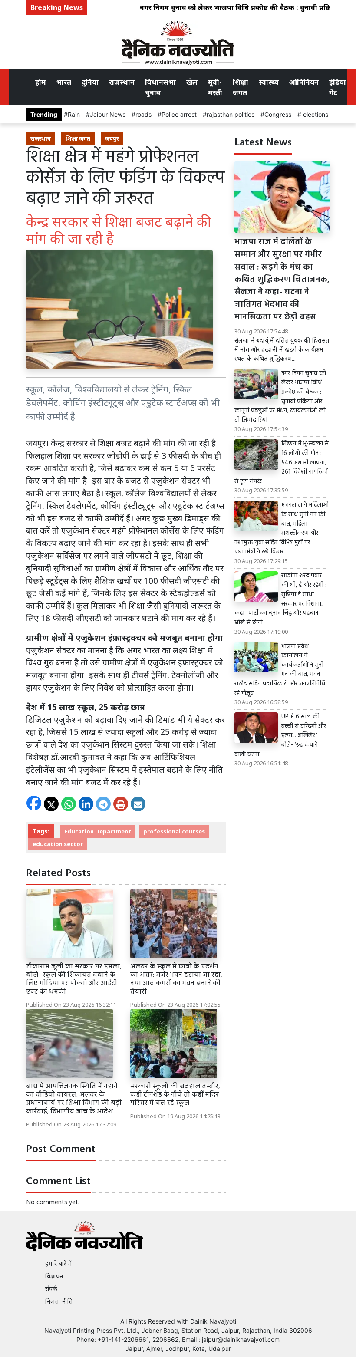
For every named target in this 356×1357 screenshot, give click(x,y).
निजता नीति (59, 1301)
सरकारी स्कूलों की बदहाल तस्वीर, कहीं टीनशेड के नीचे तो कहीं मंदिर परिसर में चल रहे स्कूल (175, 1095)
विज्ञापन (54, 1276)
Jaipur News (107, 114)
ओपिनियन (304, 82)
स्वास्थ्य (269, 82)
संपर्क (51, 1288)
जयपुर (112, 138)
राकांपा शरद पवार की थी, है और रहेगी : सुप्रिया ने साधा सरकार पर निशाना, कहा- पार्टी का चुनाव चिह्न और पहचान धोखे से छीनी (280, 599)
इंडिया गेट (337, 87)
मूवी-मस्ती (215, 87)
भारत (63, 82)
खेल (192, 82)
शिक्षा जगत (240, 87)
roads (143, 114)
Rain (74, 114)
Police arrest (179, 114)
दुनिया (90, 82)
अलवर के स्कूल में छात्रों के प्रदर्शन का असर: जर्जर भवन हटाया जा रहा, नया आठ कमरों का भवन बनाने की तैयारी (176, 979)
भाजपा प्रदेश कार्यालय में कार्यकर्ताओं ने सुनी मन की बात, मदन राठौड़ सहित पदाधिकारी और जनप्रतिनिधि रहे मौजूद (279, 670)
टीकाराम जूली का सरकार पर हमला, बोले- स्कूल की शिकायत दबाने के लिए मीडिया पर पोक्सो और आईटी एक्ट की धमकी (74, 979)
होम (40, 82)
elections (314, 114)
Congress (277, 114)
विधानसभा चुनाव (160, 87)
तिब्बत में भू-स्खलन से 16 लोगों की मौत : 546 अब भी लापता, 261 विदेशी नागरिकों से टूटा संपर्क (281, 462)
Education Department (97, 831)
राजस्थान (122, 82)
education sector (58, 844)
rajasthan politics (230, 114)
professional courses (174, 831)
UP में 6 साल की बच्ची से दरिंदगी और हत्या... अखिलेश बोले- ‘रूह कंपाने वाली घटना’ (280, 735)
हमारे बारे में (58, 1263)
